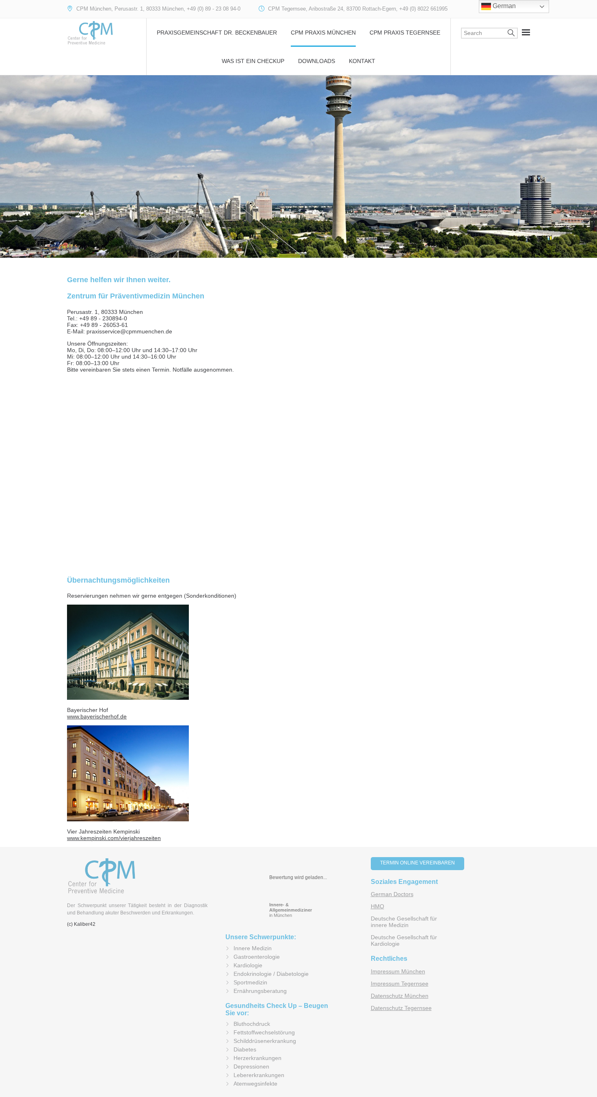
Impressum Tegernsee (399, 983)
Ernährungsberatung (260, 991)
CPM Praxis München (323, 32)
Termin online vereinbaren (417, 863)
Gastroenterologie (257, 956)
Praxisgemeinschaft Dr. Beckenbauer (217, 32)
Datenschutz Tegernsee (401, 1008)
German (503, 5)
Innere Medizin (253, 948)
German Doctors (392, 894)
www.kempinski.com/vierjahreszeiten (114, 838)
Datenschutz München (399, 996)
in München (290, 910)
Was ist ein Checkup (253, 61)
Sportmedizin (250, 982)
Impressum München (398, 971)
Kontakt (362, 61)
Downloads (316, 61)
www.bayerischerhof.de (97, 716)
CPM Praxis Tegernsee (405, 32)
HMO (377, 906)
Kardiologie (248, 965)
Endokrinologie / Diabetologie (271, 974)
